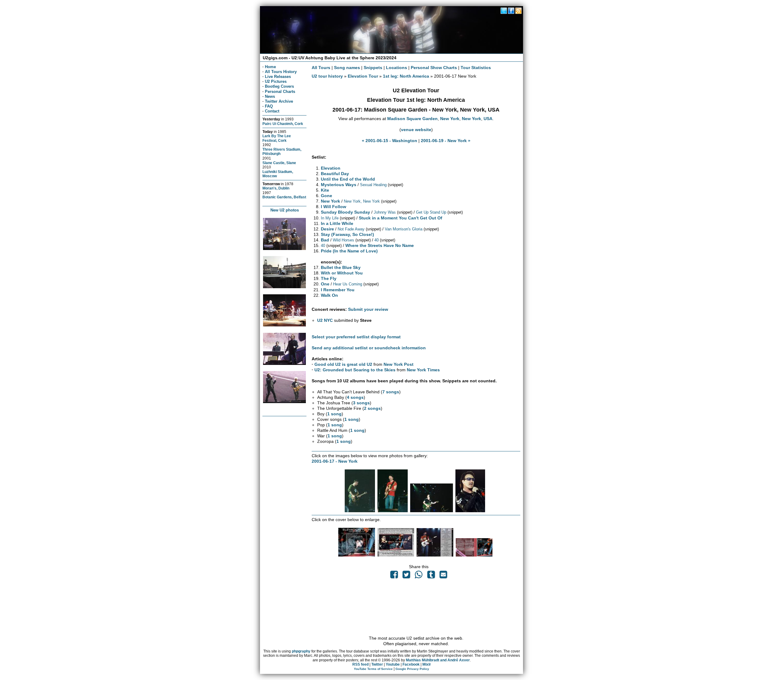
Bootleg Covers (279, 86)
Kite (325, 190)
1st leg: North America (406, 76)
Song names (347, 67)
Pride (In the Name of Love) (349, 250)
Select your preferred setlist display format (356, 336)
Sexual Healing (373, 184)
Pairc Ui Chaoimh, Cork (282, 124)
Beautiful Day (335, 173)
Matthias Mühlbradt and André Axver (438, 660)
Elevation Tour (363, 76)
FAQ (269, 106)
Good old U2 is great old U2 (343, 364)
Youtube (393, 664)
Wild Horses (343, 240)
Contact (272, 111)
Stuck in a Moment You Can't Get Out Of (400, 217)
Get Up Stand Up (431, 212)
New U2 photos (284, 210)
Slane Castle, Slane (279, 163)
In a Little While (337, 223)
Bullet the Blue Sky (341, 267)
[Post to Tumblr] (431, 576)
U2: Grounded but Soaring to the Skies (354, 369)
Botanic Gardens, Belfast (284, 197)
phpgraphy (301, 651)
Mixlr (426, 664)
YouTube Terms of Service (373, 669)
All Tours (321, 67)
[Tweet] (406, 576)
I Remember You (337, 289)
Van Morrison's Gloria (403, 229)
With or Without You (342, 272)
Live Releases (278, 76)
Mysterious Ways (338, 184)
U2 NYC (325, 320)
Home (270, 66)
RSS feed (360, 664)
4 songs (355, 397)
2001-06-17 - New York (335, 461)
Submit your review (368, 309)
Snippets (373, 67)
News (270, 96)
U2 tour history (327, 76)
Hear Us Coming (347, 284)
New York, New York (362, 201)
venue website (416, 129)
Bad (325, 239)
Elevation (330, 168)
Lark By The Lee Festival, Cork (276, 138)
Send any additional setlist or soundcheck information (369, 347)
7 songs (390, 391)
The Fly (328, 278)
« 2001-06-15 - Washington (389, 140)
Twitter (377, 664)
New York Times (423, 369)
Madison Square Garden (412, 118)
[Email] (443, 576)
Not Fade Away (351, 229)
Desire (327, 228)
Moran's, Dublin (275, 188)
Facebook (411, 664)
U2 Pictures (276, 81)
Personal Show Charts (434, 67)
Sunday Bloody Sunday (345, 212)
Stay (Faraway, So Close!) (347, 234)
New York (449, 118)
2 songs (372, 408)
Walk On (329, 295)
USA (488, 118)
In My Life (330, 218)
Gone (326, 195)
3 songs (361, 402)
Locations (396, 67)
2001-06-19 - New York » (445, 140)
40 (376, 240)
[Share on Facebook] (394, 576)
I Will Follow (333, 206)
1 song (334, 413)
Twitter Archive (279, 101)
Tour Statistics (476, 67)
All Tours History (281, 71)
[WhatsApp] (419, 576)
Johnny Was (385, 212)
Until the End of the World (348, 179)
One (325, 283)
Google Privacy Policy (412, 669)
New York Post (399, 364)
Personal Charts (280, 91)
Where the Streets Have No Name (379, 245)
